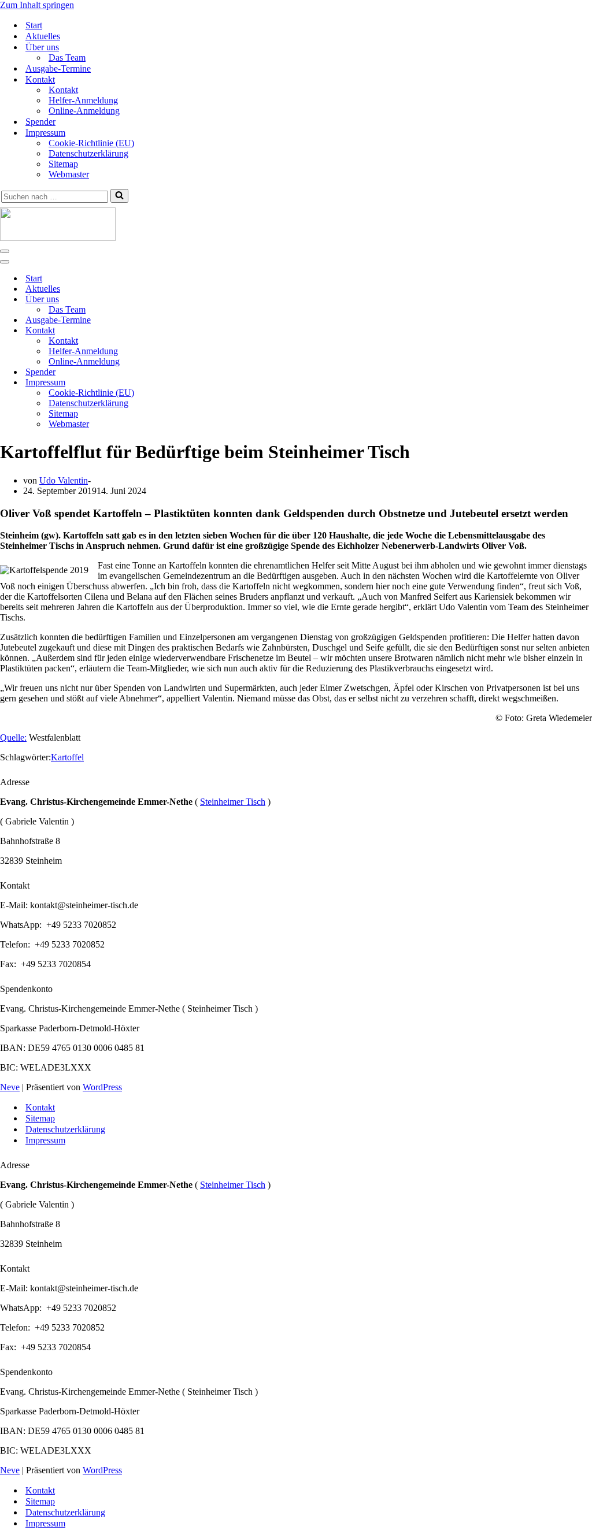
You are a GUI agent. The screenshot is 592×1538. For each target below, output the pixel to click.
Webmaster (69, 174)
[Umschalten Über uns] (202, 299)
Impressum (45, 1140)
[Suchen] (119, 196)
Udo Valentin (63, 480)
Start (33, 25)
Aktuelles (42, 36)
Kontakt (63, 90)
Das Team (67, 57)
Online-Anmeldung (84, 111)
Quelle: (13, 737)
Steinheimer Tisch (232, 802)
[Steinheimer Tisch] (296, 225)
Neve (10, 1087)
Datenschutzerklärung (88, 153)
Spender (40, 122)
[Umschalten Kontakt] (202, 331)
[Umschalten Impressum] (202, 383)
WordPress (102, 1087)
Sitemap (63, 164)
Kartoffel (67, 757)
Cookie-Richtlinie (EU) (91, 143)
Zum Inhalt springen (37, 5)
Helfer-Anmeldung (83, 100)
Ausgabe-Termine (58, 68)
